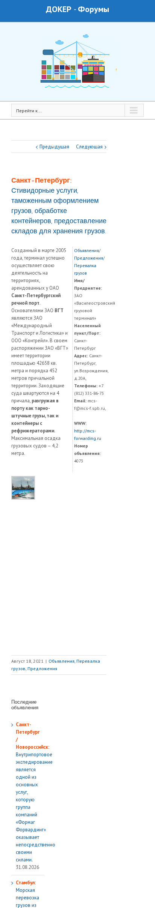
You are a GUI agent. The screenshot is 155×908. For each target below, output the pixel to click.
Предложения (88, 258)
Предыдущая (54, 147)
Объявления (86, 250)
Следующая (89, 147)
